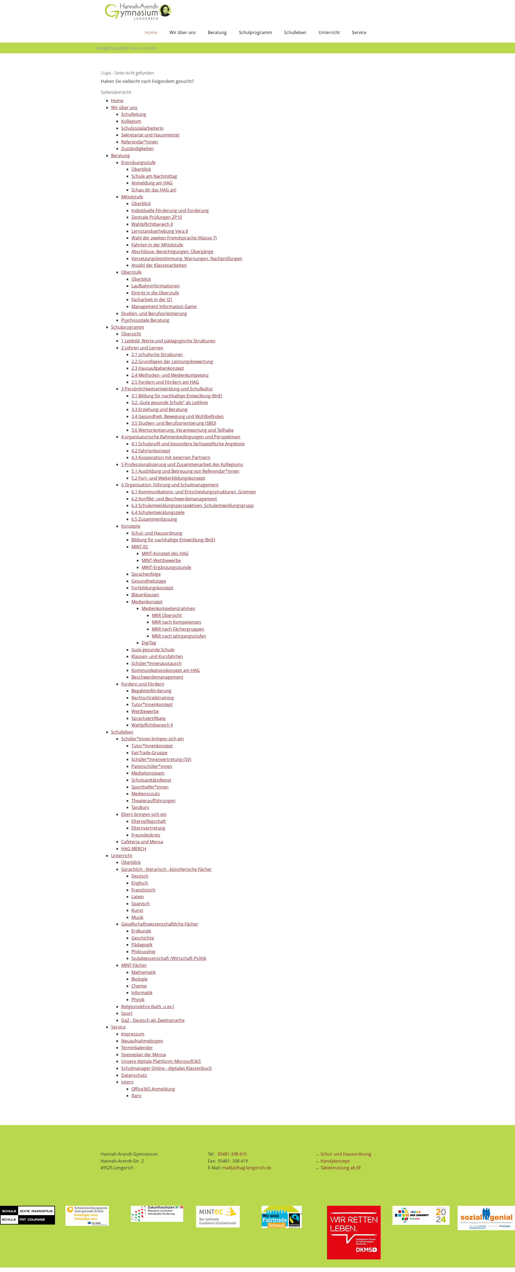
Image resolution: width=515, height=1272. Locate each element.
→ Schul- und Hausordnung (343, 1154)
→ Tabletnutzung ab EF (338, 1168)
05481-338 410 (233, 1154)
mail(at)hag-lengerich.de (246, 1168)
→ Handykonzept (332, 1161)
